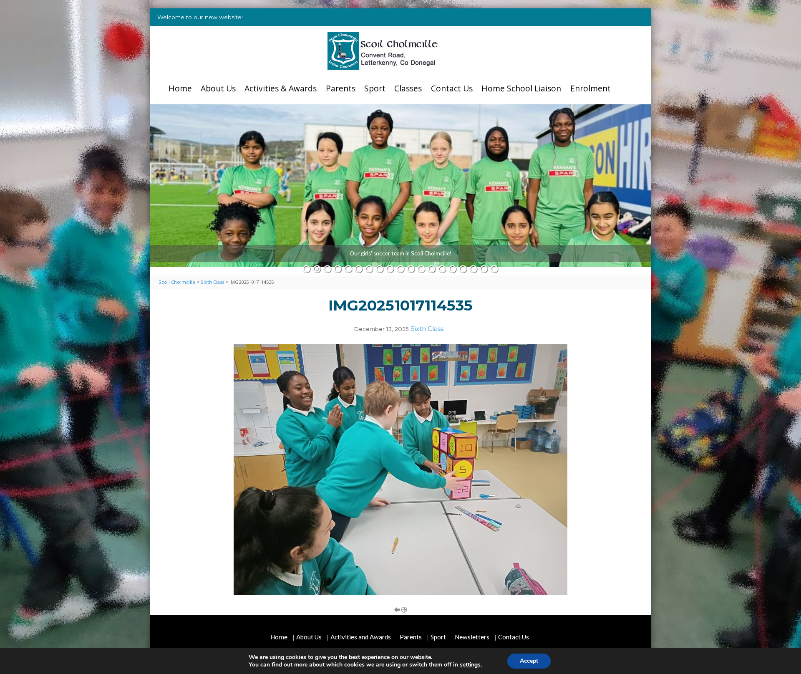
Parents (340, 88)
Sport (374, 88)
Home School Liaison (521, 88)
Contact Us (452, 88)
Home (180, 88)
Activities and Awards (360, 637)
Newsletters (472, 637)
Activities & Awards (280, 88)
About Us (218, 88)
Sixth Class (427, 329)
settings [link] (470, 665)
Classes (408, 88)
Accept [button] (529, 661)
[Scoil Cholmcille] (382, 51)
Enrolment (590, 88)
